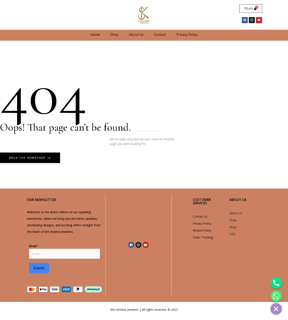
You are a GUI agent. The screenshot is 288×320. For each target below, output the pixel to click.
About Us (136, 34)
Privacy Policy (187, 34)
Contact (160, 34)
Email (34, 246)
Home (95, 34)
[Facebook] (245, 20)
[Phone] (276, 283)
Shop (114, 34)
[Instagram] (252, 20)
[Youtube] (259, 20)
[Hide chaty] (276, 309)
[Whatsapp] (276, 296)
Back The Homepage (28, 158)
